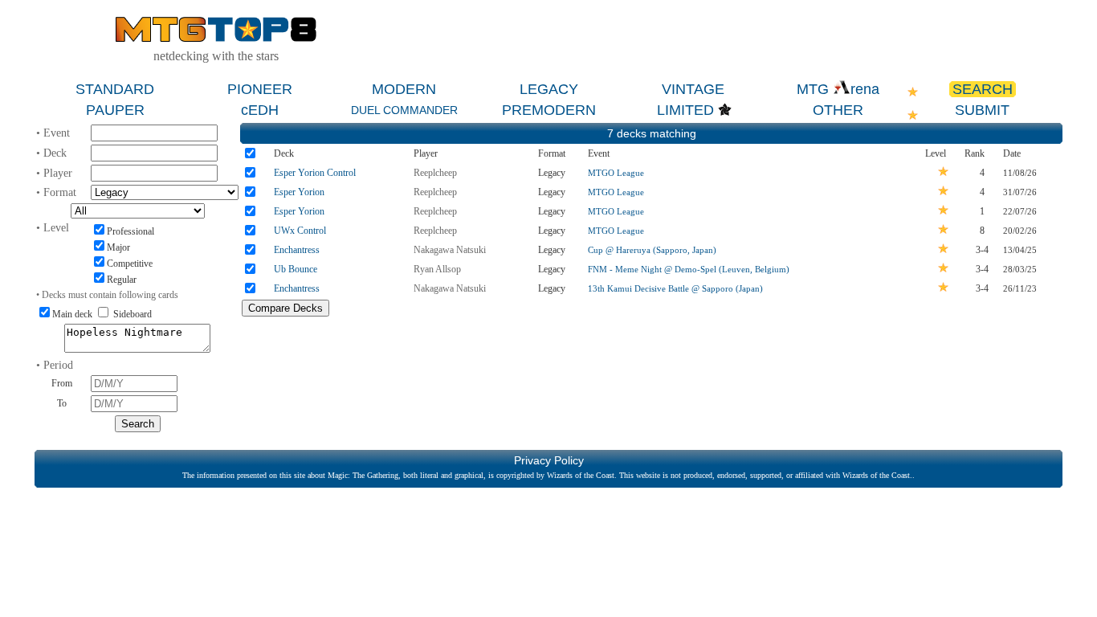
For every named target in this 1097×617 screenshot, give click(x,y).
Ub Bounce (295, 269)
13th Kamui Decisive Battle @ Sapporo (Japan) (675, 288)
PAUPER (115, 110)
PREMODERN (549, 110)
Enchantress (297, 249)
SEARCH (982, 89)
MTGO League (616, 173)
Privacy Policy (549, 460)
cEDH (260, 110)
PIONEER (259, 89)
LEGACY (549, 89)
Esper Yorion (299, 192)
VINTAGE (693, 89)
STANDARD (114, 89)
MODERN (404, 89)
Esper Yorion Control (315, 172)
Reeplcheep (435, 172)
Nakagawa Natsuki (450, 249)
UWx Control (300, 230)
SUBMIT (982, 110)
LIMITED (685, 110)
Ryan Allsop (437, 269)
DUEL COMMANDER (404, 110)
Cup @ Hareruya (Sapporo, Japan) (652, 250)
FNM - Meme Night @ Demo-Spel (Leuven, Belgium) (688, 269)
